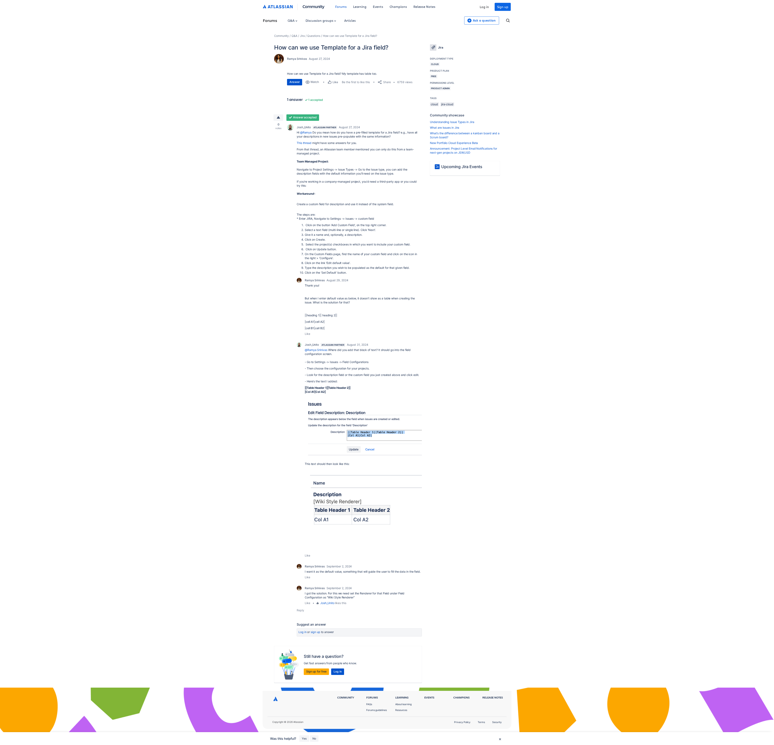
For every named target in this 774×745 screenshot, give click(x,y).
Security (497, 722)
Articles (350, 20)
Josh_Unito (304, 127)
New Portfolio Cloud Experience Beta (454, 143)
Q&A (291, 20)
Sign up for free (316, 671)
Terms (481, 722)
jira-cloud (447, 104)
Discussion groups (320, 20)
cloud (434, 104)
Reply (300, 610)
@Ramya (306, 132)
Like (307, 333)
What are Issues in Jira (444, 127)
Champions (398, 6)
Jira (302, 35)
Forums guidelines (376, 710)
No (314, 738)
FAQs (369, 704)
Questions (313, 35)
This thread (304, 143)
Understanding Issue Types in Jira (452, 122)
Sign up (502, 7)
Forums (341, 6)
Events (378, 6)
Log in (484, 7)
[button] (363, 427)
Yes (304, 738)
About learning (403, 704)
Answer (294, 82)
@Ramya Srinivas (316, 350)
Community (314, 6)
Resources (401, 710)
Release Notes (424, 6)
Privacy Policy (462, 722)
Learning (359, 6)
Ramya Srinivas (297, 58)
